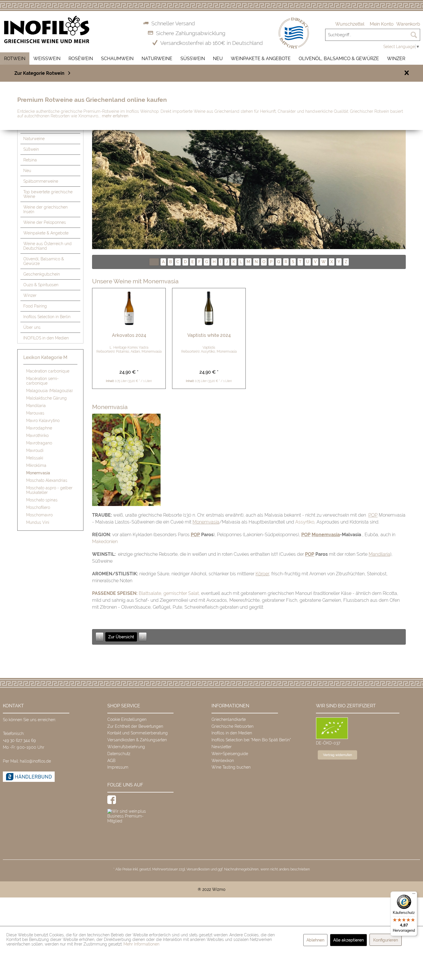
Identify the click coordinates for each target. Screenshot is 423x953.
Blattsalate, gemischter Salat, (169, 593)
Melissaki (34, 458)
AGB (111, 760)
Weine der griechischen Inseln (45, 209)
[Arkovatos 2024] (129, 308)
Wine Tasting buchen (231, 767)
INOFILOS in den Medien (46, 338)
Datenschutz (118, 753)
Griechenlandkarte (229, 719)
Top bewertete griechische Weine (48, 194)
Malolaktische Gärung (46, 398)
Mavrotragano (39, 443)
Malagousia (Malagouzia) (49, 390)
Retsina (30, 160)
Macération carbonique (47, 371)
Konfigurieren (385, 940)
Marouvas (35, 413)
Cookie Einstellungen (126, 719)
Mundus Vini (37, 522)
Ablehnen (315, 940)
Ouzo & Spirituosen (40, 284)
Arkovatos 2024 (129, 335)
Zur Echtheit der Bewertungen (135, 726)
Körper (262, 573)
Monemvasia (38, 473)
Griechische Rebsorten (233, 726)
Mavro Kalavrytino (43, 420)
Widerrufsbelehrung (126, 746)
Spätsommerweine (40, 181)
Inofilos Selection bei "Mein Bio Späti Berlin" (251, 740)
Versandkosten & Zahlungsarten (137, 740)
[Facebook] (111, 799)
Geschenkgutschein (41, 274)
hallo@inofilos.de (35, 761)
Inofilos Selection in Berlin (46, 316)
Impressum (117, 767)
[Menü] (413, 894)
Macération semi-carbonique (42, 380)
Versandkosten (198, 869)
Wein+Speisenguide (230, 753)
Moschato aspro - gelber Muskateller (49, 490)
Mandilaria (36, 405)
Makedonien (105, 541)
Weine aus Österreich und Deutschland (47, 246)
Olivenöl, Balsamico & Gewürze (43, 261)
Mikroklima (36, 465)
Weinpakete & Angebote (45, 233)
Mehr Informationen (141, 944)
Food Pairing (35, 306)
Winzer (30, 295)
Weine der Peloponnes (44, 222)
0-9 (154, 261)
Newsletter (222, 746)
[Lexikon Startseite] (249, 170)
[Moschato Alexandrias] (143, 636)
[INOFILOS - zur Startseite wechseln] (47, 29)
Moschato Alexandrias (46, 480)
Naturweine (34, 138)
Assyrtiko (304, 522)
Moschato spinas (42, 500)
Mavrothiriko (37, 435)
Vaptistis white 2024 (209, 335)
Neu (27, 170)
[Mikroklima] (100, 636)
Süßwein (31, 149)
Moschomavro (39, 515)
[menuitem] (349, 24)
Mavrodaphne (39, 428)
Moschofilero (38, 507)
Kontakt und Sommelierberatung (137, 733)
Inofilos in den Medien (232, 733)
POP (373, 515)
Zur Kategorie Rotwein (39, 73)
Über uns (32, 327)
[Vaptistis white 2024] (209, 308)
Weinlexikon (223, 760)
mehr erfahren (115, 116)
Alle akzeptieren (348, 940)
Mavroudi (34, 450)
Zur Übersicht (121, 637)
